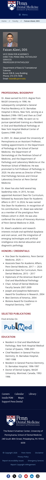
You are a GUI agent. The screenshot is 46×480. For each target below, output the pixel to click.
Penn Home (26, 453)
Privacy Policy (23, 456)
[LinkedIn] (32, 476)
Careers (6, 394)
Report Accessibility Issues (13, 460)
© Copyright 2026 (10, 453)
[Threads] (38, 476)
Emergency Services (36, 460)
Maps (21, 397)
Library (32, 394)
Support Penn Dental (12, 401)
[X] (14, 476)
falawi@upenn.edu (17, 78)
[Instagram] (20, 476)
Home (4, 21)
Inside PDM (7, 397)
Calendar (19, 394)
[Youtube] (26, 476)
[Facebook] (8, 476)
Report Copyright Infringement (23, 464)
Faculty (15, 21)
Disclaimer (39, 453)
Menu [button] (25, 14)
